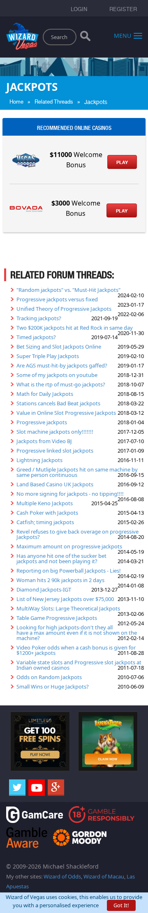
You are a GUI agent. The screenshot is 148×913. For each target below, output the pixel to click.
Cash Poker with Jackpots (47, 512)
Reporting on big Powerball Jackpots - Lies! (68, 570)
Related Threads (54, 102)
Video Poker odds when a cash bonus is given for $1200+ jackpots (76, 650)
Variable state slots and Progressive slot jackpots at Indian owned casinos (78, 665)
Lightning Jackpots (39, 460)
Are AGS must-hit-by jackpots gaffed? (61, 365)
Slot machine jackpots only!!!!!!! (54, 431)
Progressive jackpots (41, 422)
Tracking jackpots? (38, 318)
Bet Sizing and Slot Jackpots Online (58, 346)
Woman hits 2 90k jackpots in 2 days (60, 580)
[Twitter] (17, 787)
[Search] (85, 37)
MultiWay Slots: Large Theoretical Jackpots (68, 608)
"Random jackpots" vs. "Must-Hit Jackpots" (68, 290)
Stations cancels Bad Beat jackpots (58, 403)
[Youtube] (36, 787)
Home (16, 102)
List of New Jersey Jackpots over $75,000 (65, 599)
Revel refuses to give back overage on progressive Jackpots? (77, 534)
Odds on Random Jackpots (49, 677)
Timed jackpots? (36, 337)
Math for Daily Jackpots (44, 394)
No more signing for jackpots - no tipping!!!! (70, 493)
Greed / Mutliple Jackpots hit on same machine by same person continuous (77, 472)
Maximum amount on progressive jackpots (69, 546)
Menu (122, 35)
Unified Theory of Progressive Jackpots (63, 308)
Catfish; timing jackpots (45, 522)
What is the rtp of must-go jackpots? (60, 384)
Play (122, 162)
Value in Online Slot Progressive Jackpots (66, 412)
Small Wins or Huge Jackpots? (52, 686)
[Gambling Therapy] (79, 837)
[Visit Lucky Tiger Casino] (108, 740)
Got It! (121, 905)
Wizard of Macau (103, 876)
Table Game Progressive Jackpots (56, 618)
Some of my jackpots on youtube (56, 375)
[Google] (56, 787)
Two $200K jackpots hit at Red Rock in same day (74, 327)
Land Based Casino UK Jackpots (54, 484)
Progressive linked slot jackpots (54, 450)
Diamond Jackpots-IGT (43, 589)
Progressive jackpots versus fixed (57, 299)
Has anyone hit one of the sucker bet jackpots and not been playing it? (61, 558)
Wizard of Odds (62, 876)
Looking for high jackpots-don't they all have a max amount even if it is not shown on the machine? (76, 633)
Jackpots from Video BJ (44, 441)
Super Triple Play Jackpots (47, 356)
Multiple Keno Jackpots (44, 503)
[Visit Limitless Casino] (40, 740)
